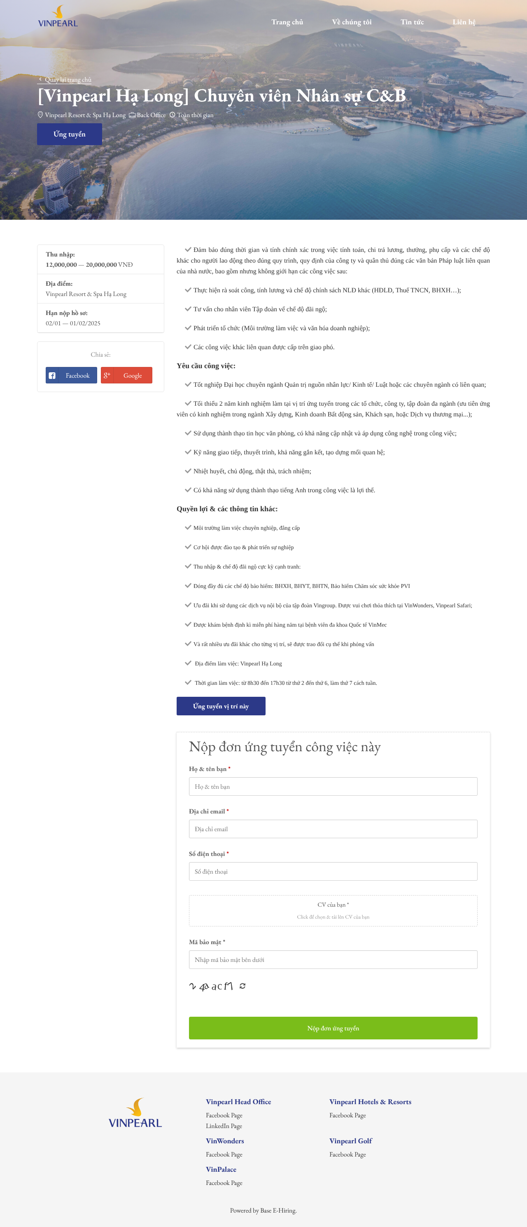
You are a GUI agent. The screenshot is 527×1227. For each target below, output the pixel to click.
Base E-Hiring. (278, 1210)
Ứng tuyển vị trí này (221, 706)
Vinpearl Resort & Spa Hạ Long (85, 114)
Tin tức (412, 22)
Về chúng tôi (351, 22)
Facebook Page (224, 1115)
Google (133, 375)
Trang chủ (287, 22)
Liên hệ (464, 22)
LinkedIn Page (224, 1125)
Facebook (78, 375)
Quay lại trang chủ (67, 79)
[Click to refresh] (213, 986)
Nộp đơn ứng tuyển (333, 1028)
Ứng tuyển (70, 134)
